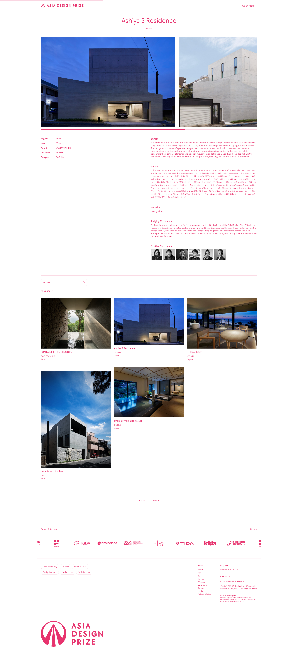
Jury (199, 572)
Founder (65, 566)
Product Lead (67, 572)
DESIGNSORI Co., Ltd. (229, 569)
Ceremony (202, 585)
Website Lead (84, 572)
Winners (201, 582)
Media (200, 591)
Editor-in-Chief (80, 566)
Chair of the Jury (50, 566)
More (252, 529)
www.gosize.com (159, 211)
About (200, 569)
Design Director (50, 572)
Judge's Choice (204, 594)
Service (201, 579)
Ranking (201, 588)
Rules (200, 576)
